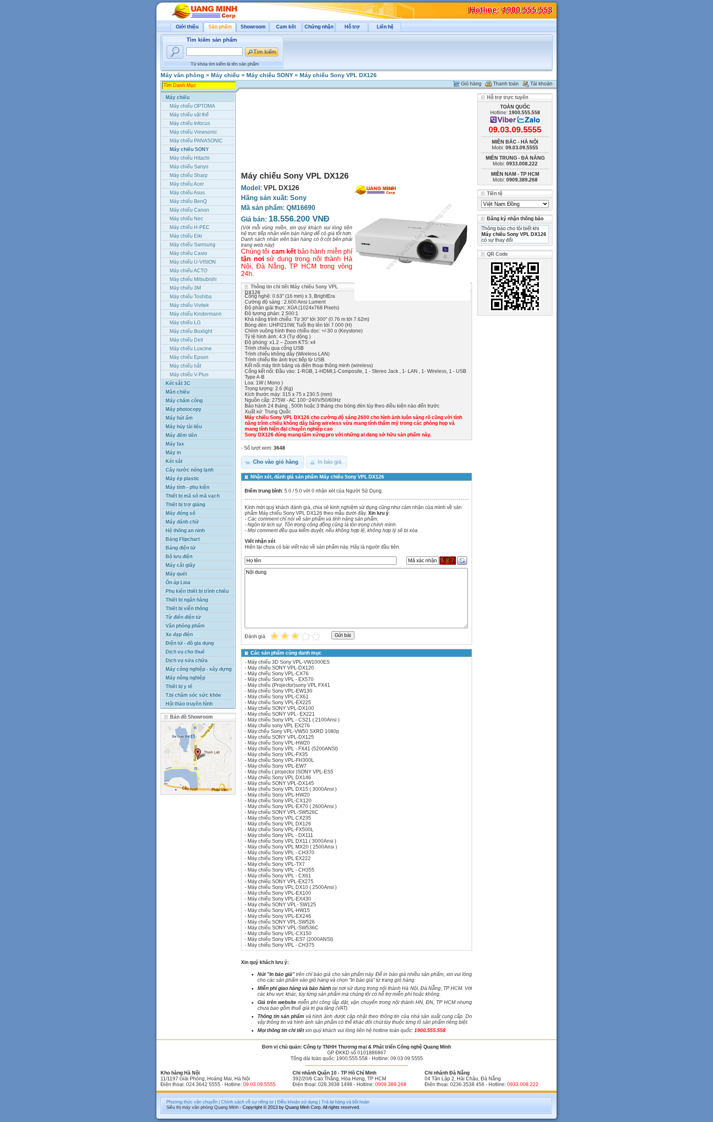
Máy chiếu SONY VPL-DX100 (281, 708)
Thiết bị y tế (178, 686)
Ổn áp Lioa (177, 582)
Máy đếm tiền (181, 435)
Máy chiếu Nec (186, 219)
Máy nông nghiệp (185, 678)
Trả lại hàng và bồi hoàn (345, 1101)
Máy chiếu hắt (185, 366)
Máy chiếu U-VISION (193, 262)
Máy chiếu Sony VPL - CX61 (279, 876)
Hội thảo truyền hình (188, 704)
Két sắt (173, 461)
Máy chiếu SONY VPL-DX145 (281, 783)
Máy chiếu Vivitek (189, 305)
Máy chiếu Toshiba (191, 296)
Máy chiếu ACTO (188, 270)
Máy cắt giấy (180, 565)
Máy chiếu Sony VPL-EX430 (279, 899)
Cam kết (286, 27)
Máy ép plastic (182, 478)
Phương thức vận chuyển (191, 1101)
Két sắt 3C (177, 383)
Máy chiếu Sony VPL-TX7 (276, 864)
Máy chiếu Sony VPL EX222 (279, 858)
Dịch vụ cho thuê (185, 652)
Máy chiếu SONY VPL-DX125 (281, 737)
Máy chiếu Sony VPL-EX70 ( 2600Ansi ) (292, 806)
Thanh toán (506, 84)
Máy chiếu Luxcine (191, 348)
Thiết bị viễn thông (186, 608)
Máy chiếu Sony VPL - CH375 (281, 945)
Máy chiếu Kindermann (196, 314)
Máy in (173, 452)
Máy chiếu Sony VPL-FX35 (278, 754)
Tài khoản (541, 84)
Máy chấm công (184, 400)
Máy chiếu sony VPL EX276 (279, 725)
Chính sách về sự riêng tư (247, 1101)
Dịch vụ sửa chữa (186, 660)
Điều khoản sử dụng (297, 1101)
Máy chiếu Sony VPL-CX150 (280, 933)
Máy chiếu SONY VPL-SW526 (281, 922)
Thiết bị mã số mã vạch (192, 496)
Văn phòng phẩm (185, 626)
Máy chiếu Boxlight (191, 331)
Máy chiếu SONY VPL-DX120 (281, 668)
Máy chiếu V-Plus (189, 374)
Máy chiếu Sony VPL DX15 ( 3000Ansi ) (292, 789)
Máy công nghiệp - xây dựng (198, 669)
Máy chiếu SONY (269, 75)
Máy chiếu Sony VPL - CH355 (281, 870)
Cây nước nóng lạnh (189, 470)
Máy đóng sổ (180, 513)
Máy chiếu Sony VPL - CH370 (281, 853)
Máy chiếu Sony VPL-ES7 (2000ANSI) (290, 939)
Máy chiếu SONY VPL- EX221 (281, 714)
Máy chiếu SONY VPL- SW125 (282, 905)
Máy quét (176, 574)
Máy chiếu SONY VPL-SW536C (283, 928)
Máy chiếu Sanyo (189, 167)
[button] (272, 462)
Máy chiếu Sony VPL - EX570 (281, 679)
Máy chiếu (225, 75)
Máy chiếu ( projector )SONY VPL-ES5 (290, 772)
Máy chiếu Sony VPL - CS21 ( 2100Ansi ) (294, 720)
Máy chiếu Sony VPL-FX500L (281, 829)
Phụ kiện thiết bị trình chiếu (197, 591)
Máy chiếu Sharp (189, 175)
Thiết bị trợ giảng (185, 504)
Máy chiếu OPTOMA (192, 106)
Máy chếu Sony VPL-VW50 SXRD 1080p (293, 731)
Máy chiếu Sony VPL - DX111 (280, 835)
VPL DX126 (281, 187)
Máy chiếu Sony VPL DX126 (338, 75)
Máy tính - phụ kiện (187, 487)
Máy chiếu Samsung (192, 245)
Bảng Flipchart (182, 539)
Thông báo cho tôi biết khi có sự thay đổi (514, 234)
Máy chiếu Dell (186, 340)
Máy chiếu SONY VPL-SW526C (283, 812)
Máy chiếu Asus (187, 193)
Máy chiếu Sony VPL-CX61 (278, 697)
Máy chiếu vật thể (189, 115)
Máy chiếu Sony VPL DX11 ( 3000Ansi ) (292, 841)
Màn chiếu (177, 392)
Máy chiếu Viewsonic (193, 132)
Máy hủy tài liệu (183, 426)
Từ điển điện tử (183, 617)
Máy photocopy (183, 409)
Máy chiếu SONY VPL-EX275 (281, 881)
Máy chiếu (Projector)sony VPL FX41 (289, 685)
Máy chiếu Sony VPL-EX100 (279, 893)
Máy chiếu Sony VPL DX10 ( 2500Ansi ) (292, 887)
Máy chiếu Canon (189, 210)
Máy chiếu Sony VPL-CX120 (280, 801)
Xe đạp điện (179, 634)
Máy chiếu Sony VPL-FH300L (281, 760)
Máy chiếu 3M (185, 288)
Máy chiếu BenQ (188, 201)
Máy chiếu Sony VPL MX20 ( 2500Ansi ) (292, 847)
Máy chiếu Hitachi (190, 158)
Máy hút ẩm (179, 418)
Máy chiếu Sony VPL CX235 (279, 818)
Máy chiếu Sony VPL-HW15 (279, 910)
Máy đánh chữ (182, 522)
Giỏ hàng (471, 84)
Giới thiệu (187, 27)
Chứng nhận (319, 27)
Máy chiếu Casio (188, 253)
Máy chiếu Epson (189, 357)
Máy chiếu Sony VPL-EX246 (279, 916)
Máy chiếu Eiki (186, 236)
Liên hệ (385, 27)
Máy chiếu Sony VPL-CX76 (278, 673)
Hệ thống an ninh (185, 530)
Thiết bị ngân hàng (186, 600)
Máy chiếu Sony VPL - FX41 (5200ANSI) (293, 749)
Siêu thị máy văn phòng (189, 1107)
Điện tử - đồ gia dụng (189, 643)
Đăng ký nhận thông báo (515, 219)
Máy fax (174, 444)
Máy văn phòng (182, 75)
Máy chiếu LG (185, 322)
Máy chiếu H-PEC (190, 227)
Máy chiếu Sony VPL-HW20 (279, 743)
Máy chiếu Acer (187, 184)
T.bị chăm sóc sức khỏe (193, 695)
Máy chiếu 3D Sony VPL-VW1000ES (289, 662)
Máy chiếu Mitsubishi (193, 279)
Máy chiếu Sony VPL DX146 (279, 777)
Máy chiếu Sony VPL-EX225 (279, 702)
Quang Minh (226, 1107)
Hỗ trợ (352, 27)
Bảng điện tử (180, 548)
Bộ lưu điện (178, 556)
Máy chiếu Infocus (190, 123)
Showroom (253, 27)
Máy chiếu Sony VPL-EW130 (280, 691)
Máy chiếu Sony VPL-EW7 (277, 766)
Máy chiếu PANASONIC (196, 141)
